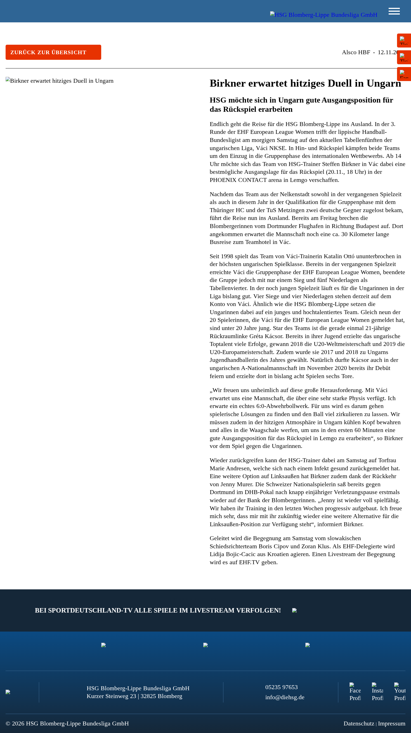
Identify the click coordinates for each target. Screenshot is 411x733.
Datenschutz (359, 723)
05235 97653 (281, 687)
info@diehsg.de (284, 697)
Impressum (391, 723)
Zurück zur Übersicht (48, 52)
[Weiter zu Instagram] (377, 688)
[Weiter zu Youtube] (399, 688)
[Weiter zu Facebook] (355, 688)
